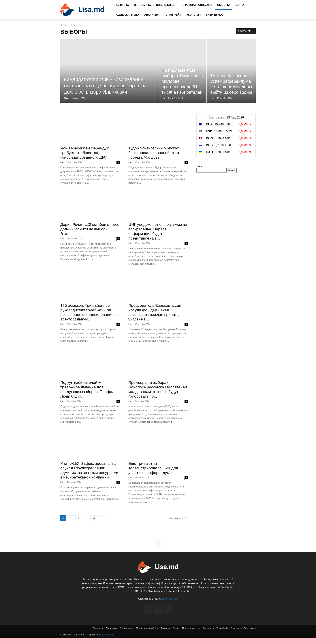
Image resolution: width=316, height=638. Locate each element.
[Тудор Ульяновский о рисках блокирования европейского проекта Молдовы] (158, 129)
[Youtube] (168, 609)
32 (94, 518)
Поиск (200, 166)
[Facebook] (148, 609)
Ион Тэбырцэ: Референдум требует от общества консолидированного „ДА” (84, 153)
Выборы (223, 5)
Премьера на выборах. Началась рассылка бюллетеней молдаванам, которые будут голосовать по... (157, 389)
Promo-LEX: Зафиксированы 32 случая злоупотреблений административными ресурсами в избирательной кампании (89, 470)
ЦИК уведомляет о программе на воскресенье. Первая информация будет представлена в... (157, 231)
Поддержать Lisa (126, 14)
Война (239, 5)
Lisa (66, 98)
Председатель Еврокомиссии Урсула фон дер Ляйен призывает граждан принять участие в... (154, 312)
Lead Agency (107, 634)
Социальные (165, 5)
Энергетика (214, 14)
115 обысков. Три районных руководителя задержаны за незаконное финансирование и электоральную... (88, 312)
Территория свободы (196, 5)
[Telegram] (158, 609)
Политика (121, 5)
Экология (193, 14)
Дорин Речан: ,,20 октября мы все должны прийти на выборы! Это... (89, 229)
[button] (251, 5)
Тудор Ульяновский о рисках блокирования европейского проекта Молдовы (153, 153)
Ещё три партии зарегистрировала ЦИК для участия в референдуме (153, 468)
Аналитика (152, 14)
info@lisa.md (169, 598)
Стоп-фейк (173, 14)
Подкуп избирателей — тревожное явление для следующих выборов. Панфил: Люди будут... (87, 389)
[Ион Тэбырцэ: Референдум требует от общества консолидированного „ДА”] (90, 129)
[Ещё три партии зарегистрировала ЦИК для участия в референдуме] (158, 444)
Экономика (142, 5)
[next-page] (102, 518)
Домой (63, 25)
